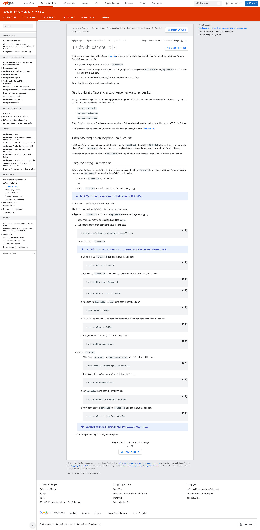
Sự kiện (43, 493)
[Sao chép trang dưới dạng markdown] (110, 47)
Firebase (98, 513)
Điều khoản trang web (64, 524)
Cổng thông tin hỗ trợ (122, 502)
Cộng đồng (117, 489)
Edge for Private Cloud (16, 11)
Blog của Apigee (193, 498)
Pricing (142, 3)
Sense (85, 3)
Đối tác (43, 498)
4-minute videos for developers (200, 493)
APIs (96, 3)
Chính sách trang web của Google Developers (140, 466)
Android (73, 513)
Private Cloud (47, 3)
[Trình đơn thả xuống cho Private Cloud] (56, 3)
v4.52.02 (40, 11)
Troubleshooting (112, 3)
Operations (68, 17)
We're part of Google (48, 489)
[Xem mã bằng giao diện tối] (183, 230)
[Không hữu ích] (186, 41)
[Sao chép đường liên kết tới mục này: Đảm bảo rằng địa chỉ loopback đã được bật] (134, 138)
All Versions (9, 17)
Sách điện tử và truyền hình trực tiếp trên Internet (60, 502)
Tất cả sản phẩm (139, 513)
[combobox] (208, 3)
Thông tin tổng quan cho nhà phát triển (203, 489)
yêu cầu (112, 56)
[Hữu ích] (182, 41)
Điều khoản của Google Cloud (88, 524)
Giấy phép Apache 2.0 (79, 466)
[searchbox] (18, 26)
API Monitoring (69, 3)
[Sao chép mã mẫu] (186, 230)
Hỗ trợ (105, 17)
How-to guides (88, 17)
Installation (28, 17)
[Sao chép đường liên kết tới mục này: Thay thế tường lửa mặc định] (114, 163)
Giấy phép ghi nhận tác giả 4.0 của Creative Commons (139, 463)
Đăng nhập (251, 3)
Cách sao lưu (149, 128)
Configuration (49, 17)
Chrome (85, 513)
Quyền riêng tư (46, 524)
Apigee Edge (29, 3)
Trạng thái (117, 498)
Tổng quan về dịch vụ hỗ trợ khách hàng (130, 493)
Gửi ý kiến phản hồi (176, 48)
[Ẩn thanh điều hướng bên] (32, 525)
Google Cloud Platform (117, 513)
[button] (18, 68)
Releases (129, 3)
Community (157, 3)
